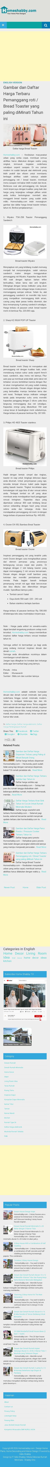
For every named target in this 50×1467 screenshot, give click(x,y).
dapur (6, 1077)
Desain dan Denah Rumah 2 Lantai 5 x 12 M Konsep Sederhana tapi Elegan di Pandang (30, 1370)
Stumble (23, 734)
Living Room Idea (11, 1081)
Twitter (35, 731)
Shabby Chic (29, 1460)
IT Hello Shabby (19, 1457)
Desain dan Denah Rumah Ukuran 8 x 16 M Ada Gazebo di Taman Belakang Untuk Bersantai (29, 1314)
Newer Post (9, 887)
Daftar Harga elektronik (26, 724)
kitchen (7, 961)
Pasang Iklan (9, 1420)
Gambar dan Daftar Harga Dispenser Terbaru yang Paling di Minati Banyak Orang (30, 754)
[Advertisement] (25, 56)
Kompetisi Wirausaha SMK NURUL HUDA (19, 1430)
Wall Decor (17, 958)
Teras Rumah (9, 1086)
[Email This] (6, 739)
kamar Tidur (8, 1104)
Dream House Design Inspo (24, 1212)
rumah (12, 651)
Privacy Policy (9, 1411)
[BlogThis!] (8, 739)
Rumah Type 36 (10, 1122)
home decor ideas (35, 957)
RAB (6, 1136)
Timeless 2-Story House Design (26, 1260)
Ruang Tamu (9, 1090)
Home (25, 887)
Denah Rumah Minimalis (13, 1068)
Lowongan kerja (10, 1416)
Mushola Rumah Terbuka (13, 1132)
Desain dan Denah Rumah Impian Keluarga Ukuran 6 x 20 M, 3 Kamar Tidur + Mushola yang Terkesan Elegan (30, 1350)
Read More (37, 770)
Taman (7, 1109)
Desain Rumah (10, 1063)
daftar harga (11, 724)
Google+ (11, 734)
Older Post (41, 887)
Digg (35, 734)
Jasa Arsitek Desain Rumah (15, 1425)
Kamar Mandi (9, 1113)
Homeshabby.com (11, 155)
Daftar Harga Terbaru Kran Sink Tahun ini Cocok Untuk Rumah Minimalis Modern (30, 803)
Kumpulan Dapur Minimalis (14, 1100)
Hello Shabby (25, 1454)
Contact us (8, 1407)
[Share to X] (11, 739)
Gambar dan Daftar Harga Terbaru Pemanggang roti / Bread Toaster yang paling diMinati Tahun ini (23, 103)
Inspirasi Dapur (10, 1095)
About (6, 1402)
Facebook (22, 731)
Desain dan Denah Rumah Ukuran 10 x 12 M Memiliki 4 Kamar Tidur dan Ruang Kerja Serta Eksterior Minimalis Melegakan (30, 1277)
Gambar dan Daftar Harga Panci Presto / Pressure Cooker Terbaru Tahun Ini (30, 831)
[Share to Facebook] (13, 739)
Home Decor (13, 953)
